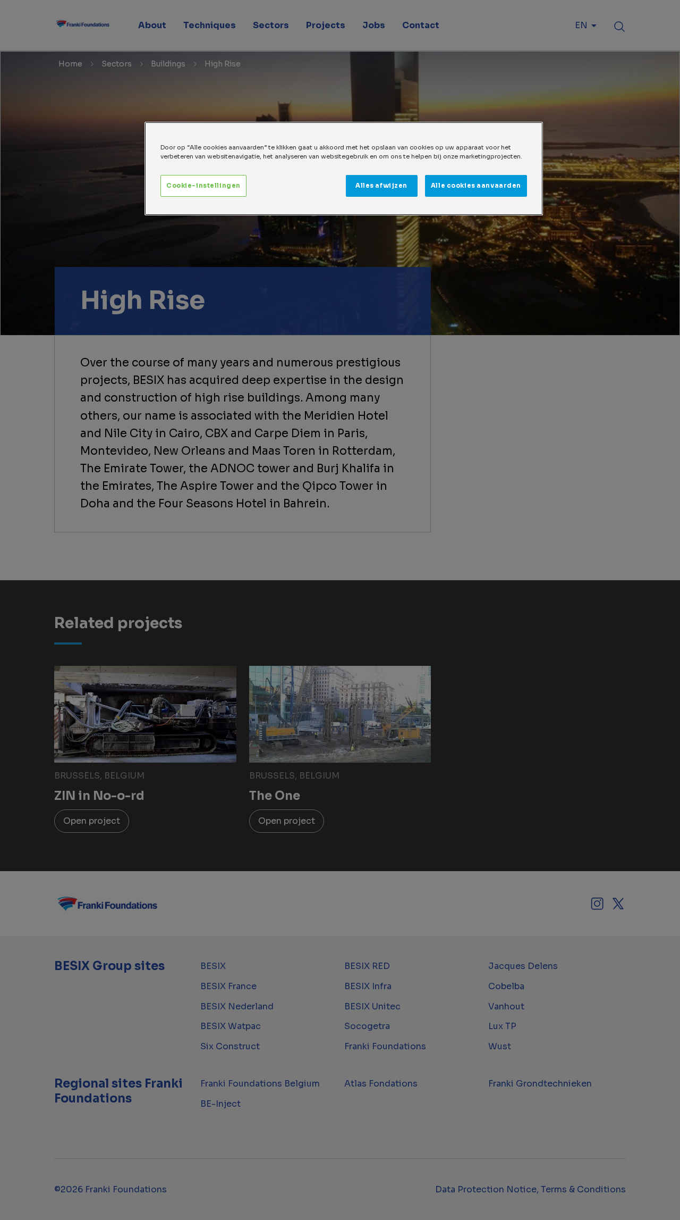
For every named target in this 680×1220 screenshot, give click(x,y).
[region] (343, 168)
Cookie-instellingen (203, 185)
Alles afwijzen (381, 185)
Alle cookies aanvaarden (476, 185)
